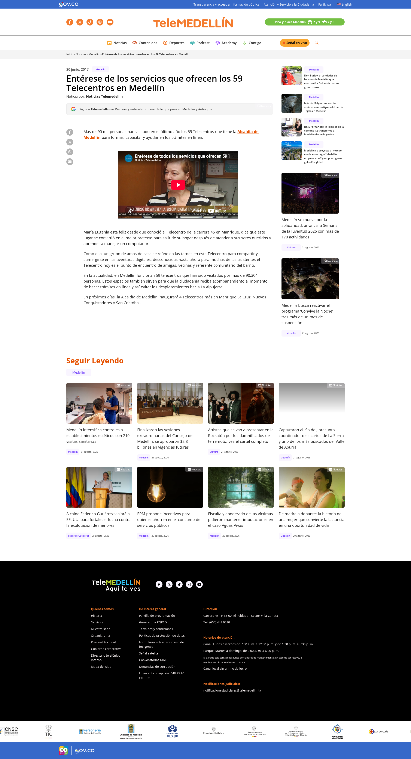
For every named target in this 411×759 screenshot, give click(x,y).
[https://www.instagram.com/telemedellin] (189, 584)
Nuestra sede (100, 629)
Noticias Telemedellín (104, 96)
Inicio (69, 54)
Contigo (251, 42)
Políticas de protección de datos (162, 635)
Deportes (174, 42)
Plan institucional (103, 642)
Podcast (200, 42)
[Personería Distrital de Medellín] (47, 731)
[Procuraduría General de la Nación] (294, 731)
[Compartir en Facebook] (69, 132)
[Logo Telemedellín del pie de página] (115, 584)
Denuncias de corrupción (157, 667)
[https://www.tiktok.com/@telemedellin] (179, 584)
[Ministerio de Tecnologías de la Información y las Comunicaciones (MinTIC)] (5, 731)
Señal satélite (148, 653)
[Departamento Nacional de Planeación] (212, 731)
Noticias (117, 42)
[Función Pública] (171, 731)
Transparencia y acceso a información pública (226, 4)
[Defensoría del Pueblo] (129, 731)
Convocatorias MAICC (154, 660)
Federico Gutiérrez (78, 535)
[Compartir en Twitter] (69, 142)
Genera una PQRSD (153, 622)
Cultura (291, 247)
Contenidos (144, 42)
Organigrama (100, 635)
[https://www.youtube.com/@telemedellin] (199, 584)
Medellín (94, 54)
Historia (96, 616)
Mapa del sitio (101, 667)
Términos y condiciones (156, 629)
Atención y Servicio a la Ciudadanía (289, 4)
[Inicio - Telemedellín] (193, 22)
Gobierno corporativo (106, 649)
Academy (226, 42)
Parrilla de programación (157, 616)
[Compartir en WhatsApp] (69, 151)
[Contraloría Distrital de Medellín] (377, 731)
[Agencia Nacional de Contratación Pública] (253, 731)
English (347, 4)
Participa (324, 4)
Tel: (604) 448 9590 (216, 622)
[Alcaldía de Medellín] (88, 731)
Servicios (97, 622)
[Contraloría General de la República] (335, 731)
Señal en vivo (296, 42)
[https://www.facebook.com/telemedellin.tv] (159, 584)
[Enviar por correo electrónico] (69, 161)
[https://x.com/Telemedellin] (169, 584)
